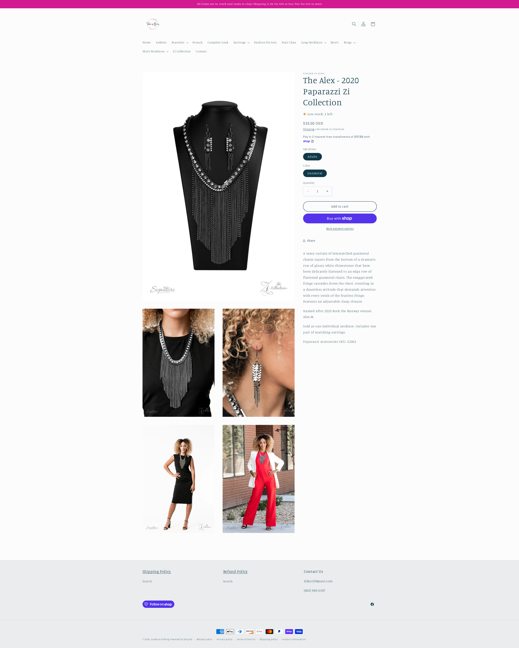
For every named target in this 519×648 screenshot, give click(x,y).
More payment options (340, 228)
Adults (312, 156)
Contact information (294, 639)
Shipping (308, 129)
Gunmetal (315, 173)
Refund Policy (235, 571)
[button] (179, 42)
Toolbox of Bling (160, 639)
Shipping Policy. (157, 571)
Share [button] (311, 240)
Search (147, 581)
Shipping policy (269, 639)
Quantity (308, 183)
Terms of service (246, 639)
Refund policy (204, 639)
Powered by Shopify (181, 639)
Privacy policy (225, 639)
